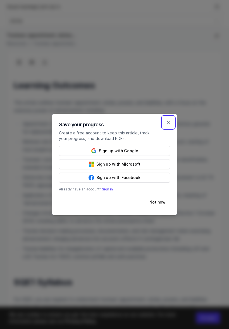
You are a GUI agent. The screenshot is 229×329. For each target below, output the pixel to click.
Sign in (107, 189)
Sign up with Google (118, 150)
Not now (157, 202)
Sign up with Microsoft (118, 164)
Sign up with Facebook (118, 177)
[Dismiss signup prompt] (168, 122)
